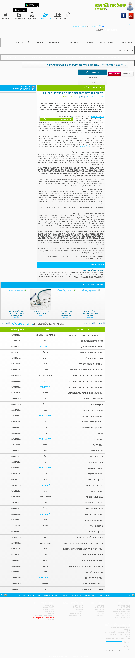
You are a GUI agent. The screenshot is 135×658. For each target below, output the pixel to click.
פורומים (93, 26)
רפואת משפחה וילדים (122, 57)
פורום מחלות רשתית (122, 618)
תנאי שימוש (49, 606)
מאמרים (76, 26)
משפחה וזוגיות (85, 57)
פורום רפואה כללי (22, 323)
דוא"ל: (126, 646)
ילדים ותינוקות (23, 42)
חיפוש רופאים (78, 608)
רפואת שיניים (72, 42)
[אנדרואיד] (32, 7)
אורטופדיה (36, 57)
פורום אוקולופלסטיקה (122, 614)
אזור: (127, 650)
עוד (131, 62)
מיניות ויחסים (68, 57)
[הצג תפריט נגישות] (130, 24)
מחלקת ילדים (84, 146)
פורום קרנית (125, 608)
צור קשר (51, 620)
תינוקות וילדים (99, 612)
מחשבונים (79, 610)
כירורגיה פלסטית (124, 606)
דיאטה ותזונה (11, 57)
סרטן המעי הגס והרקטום (121, 612)
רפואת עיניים (89, 42)
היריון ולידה (100, 606)
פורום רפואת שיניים (123, 616)
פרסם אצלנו (49, 612)
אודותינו (51, 614)
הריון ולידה (39, 42)
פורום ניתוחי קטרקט (76, 616)
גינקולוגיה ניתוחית (123, 610)
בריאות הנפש (126, 50)
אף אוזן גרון (102, 57)
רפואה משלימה (106, 42)
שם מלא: (125, 642)
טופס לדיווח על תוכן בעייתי (43, 618)
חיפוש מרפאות (78, 606)
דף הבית (119, 65)
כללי (100, 26)
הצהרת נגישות (48, 610)
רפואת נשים (100, 616)
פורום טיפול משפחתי (75, 614)
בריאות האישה (55, 42)
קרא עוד (90, 318)
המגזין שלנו (79, 612)
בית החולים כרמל (97, 117)
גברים (92, 82)
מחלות (24, 57)
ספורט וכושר (51, 57)
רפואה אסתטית (125, 42)
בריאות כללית (107, 65)
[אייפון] (20, 11)
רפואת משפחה (92, 77)
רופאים (84, 26)
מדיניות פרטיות (48, 608)
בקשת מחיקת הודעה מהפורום (43, 616)
